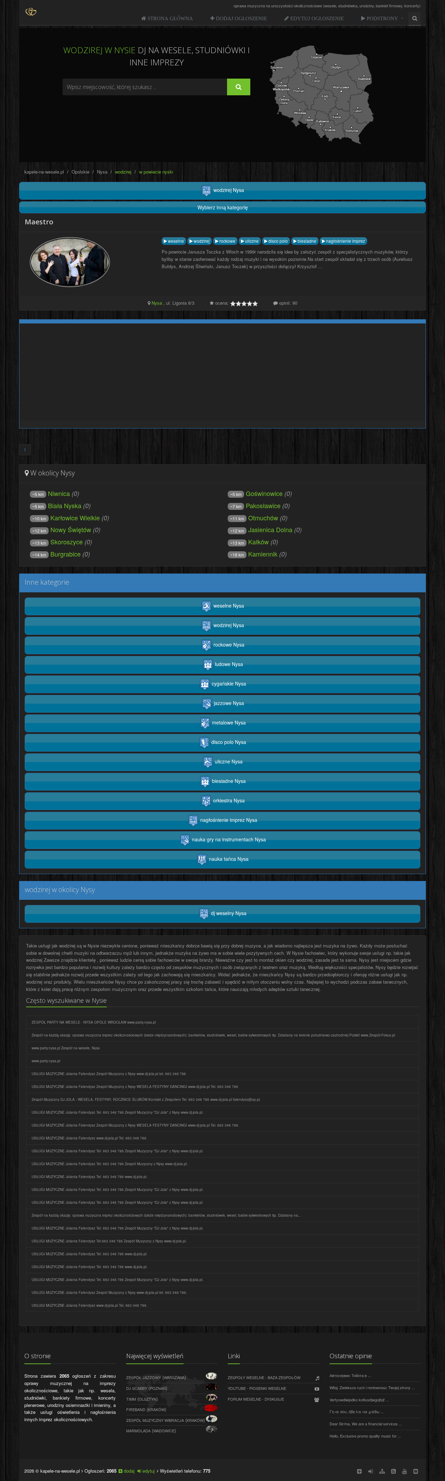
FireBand (135, 1409)
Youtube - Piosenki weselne (257, 1388)
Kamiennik (253, 553)
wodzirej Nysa (228, 189)
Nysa (102, 171)
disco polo (277, 241)
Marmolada (138, 1430)
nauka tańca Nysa (228, 858)
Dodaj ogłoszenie (241, 18)
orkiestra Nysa (228, 800)
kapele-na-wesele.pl (44, 171)
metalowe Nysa (228, 722)
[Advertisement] (156, 114)
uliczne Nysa (228, 761)
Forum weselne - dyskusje (256, 1399)
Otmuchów (254, 517)
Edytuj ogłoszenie (316, 18)
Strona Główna (169, 18)
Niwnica (51, 493)
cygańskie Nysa (228, 683)
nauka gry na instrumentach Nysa (228, 839)
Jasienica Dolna (261, 529)
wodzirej (201, 241)
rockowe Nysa (228, 644)
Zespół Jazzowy (143, 1377)
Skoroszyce (57, 541)
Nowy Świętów (61, 529)
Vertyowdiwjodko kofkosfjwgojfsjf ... (359, 1399)
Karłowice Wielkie (66, 517)
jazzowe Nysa (228, 702)
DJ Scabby (136, 1388)
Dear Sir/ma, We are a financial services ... (366, 1423)
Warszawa (174, 1377)
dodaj (128, 1470)
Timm (131, 1399)
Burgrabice (56, 553)
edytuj (148, 1470)
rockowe (226, 241)
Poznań (158, 1388)
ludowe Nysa (228, 664)
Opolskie (80, 171)
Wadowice (164, 1430)
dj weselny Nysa (228, 913)
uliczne (251, 241)
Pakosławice (255, 505)
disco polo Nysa (228, 741)
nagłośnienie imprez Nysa (228, 819)
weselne (175, 241)
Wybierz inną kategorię (222, 207)
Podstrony (381, 18)
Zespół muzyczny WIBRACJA (155, 1420)
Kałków (249, 541)
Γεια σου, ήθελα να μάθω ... (356, 1411)
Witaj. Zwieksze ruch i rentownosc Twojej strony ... (372, 1387)
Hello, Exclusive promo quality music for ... (365, 1436)
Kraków (156, 1409)
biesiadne (306, 241)
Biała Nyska (56, 505)
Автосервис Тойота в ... (350, 1375)
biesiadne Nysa (228, 780)
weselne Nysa (228, 605)
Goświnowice (256, 493)
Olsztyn (147, 1399)
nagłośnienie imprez (345, 241)
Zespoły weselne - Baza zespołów (264, 1377)
